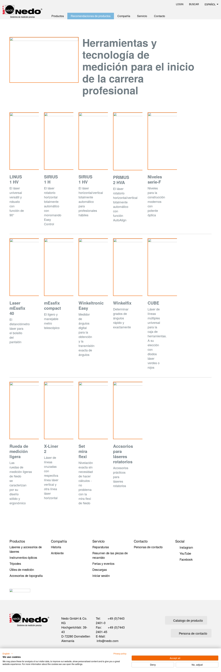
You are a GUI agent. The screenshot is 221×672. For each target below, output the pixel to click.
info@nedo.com (107, 640)
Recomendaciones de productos (90, 16)
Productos (57, 16)
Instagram (186, 547)
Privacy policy (119, 653)
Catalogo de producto (188, 620)
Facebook (186, 559)
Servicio (142, 16)
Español (210, 4)
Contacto (159, 16)
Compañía (123, 16)
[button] (8, 653)
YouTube (185, 553)
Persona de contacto (193, 633)
